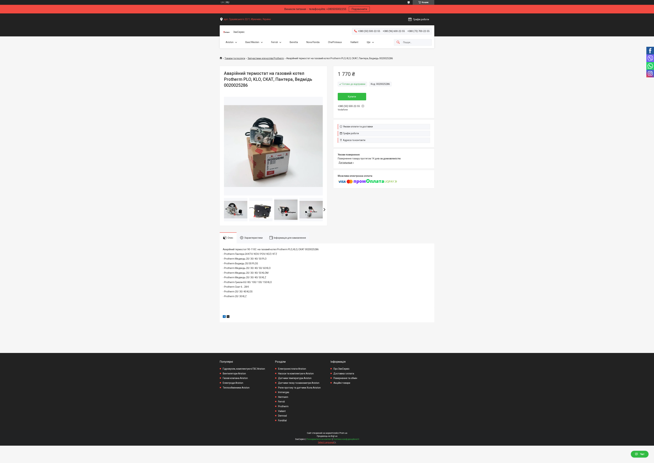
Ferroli (274, 42)
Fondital (282, 420)
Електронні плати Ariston (292, 368)
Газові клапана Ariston (235, 378)
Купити (352, 96)
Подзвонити (359, 9)
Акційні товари (341, 383)
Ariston (229, 42)
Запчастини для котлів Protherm (266, 58)
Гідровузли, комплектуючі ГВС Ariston (244, 368)
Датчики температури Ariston (295, 378)
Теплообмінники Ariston (236, 387)
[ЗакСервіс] (226, 32)
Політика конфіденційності (346, 439)
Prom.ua (343, 433)
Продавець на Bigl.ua (327, 436)
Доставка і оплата (343, 373)
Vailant (282, 411)
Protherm (283, 406)
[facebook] (224, 317)
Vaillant (354, 42)
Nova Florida (313, 42)
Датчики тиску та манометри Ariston (298, 383)
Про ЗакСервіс (341, 368)
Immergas (283, 392)
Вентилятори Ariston (234, 373)
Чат (642, 454)
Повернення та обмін (345, 378)
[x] (228, 317)
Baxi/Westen (252, 42)
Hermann (283, 397)
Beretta (294, 42)
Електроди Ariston (233, 383)
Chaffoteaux (335, 42)
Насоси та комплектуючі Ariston (296, 373)
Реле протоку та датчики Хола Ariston (299, 387)
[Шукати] (398, 42)
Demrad (282, 415)
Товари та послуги (234, 58)
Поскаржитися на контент (319, 439)
